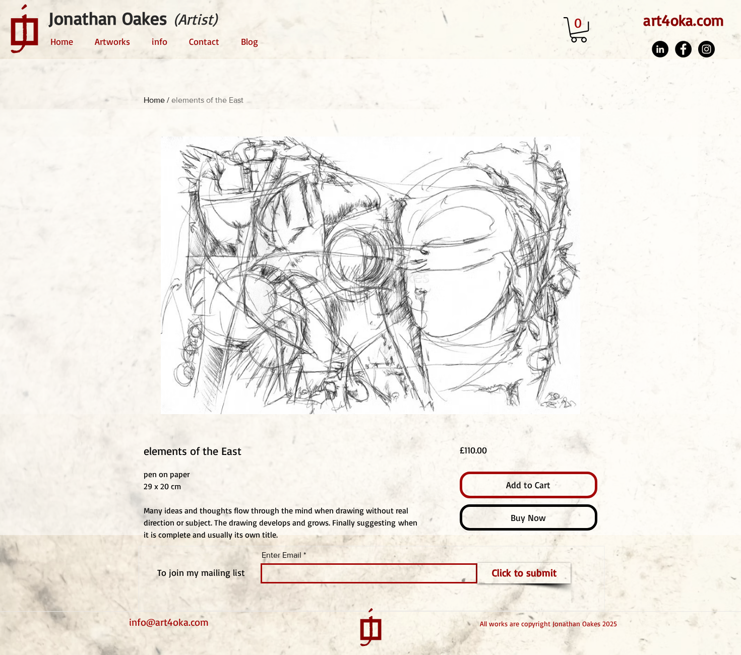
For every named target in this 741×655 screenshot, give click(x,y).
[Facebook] (683, 49)
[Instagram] (706, 49)
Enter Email (281, 555)
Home (154, 100)
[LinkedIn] (660, 49)
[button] (579, 29)
